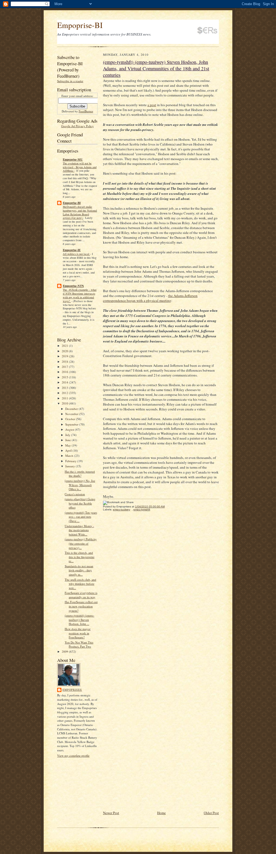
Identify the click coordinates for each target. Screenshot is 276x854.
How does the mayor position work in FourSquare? (78, 633)
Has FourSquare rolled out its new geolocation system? (81, 606)
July (68, 435)
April (69, 450)
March (69, 456)
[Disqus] (161, 589)
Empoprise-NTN (73, 286)
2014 (65, 382)
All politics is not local (76, 254)
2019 (65, 356)
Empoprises (72, 690)
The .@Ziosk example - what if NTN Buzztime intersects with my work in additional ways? (79, 295)
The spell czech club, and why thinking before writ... (80, 584)
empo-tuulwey (121, 509)
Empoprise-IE (72, 250)
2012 (65, 393)
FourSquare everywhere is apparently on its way (81, 595)
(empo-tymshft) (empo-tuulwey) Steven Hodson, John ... (79, 619)
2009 (65, 651)
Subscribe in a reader (70, 81)
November (72, 414)
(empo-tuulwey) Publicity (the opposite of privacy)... (81, 543)
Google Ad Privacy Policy (77, 126)
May (68, 445)
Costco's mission (75, 494)
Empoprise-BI (80, 25)
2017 (65, 367)
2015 (65, 377)
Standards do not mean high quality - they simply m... (79, 570)
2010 (65, 403)
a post (151, 104)
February (71, 461)
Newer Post (111, 812)
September (72, 424)
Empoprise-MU (73, 159)
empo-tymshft (141, 509)
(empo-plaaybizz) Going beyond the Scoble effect (80, 503)
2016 (65, 372)
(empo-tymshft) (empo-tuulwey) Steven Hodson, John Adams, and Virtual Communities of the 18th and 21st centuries (156, 68)
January (70, 466)
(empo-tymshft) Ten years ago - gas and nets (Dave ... (81, 516)
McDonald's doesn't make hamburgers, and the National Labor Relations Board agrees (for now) (80, 212)
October (70, 419)
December (72, 409)
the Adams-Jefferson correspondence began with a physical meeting (150, 298)
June (68, 440)
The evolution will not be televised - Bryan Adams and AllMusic (79, 167)
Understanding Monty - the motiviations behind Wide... (79, 530)
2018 (65, 361)
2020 (65, 351)
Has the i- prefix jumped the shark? (80, 473)
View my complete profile (73, 755)
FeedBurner (86, 111)
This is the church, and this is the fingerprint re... (79, 557)
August (70, 429)
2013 (65, 388)
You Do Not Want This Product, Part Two (79, 644)
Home (161, 812)
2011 (65, 398)
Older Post (211, 812)
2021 (65, 346)
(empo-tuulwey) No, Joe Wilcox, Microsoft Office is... (80, 485)
